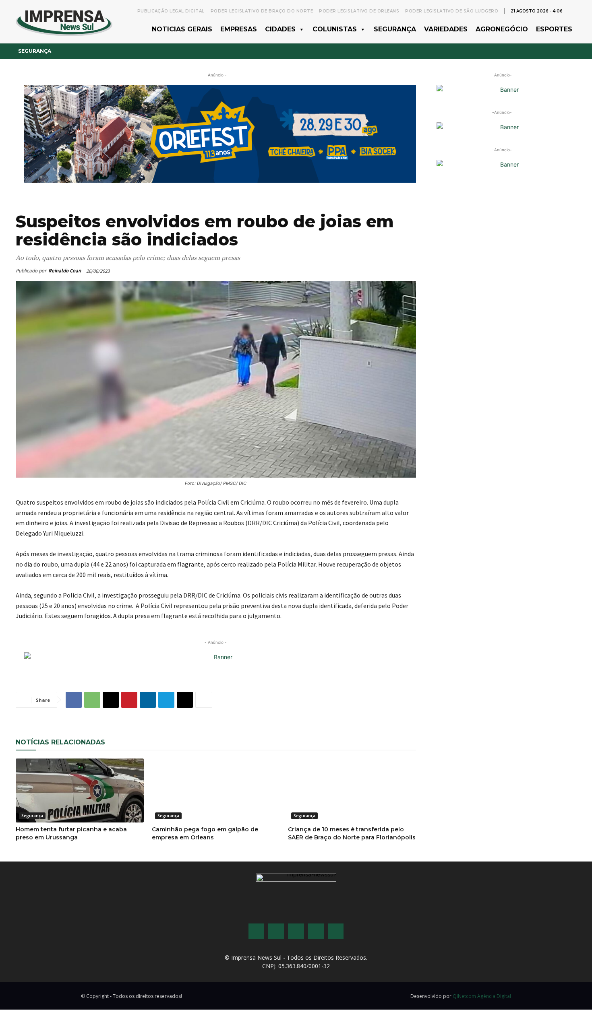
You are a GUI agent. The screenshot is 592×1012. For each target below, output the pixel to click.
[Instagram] (276, 931)
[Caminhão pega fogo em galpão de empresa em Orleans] (216, 790)
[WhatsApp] (92, 700)
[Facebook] (74, 700)
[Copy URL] (185, 700)
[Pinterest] (129, 700)
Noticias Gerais (182, 29)
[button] (572, 10)
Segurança (395, 29)
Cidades (280, 29)
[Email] (111, 700)
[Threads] (336, 931)
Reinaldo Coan (64, 270)
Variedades (446, 29)
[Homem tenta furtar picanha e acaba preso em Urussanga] (80, 790)
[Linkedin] (148, 700)
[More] (203, 700)
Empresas (238, 29)
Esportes (554, 29)
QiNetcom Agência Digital (482, 996)
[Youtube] (316, 931)
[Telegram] (166, 700)
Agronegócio (502, 29)
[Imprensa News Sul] (64, 21)
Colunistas (335, 29)
